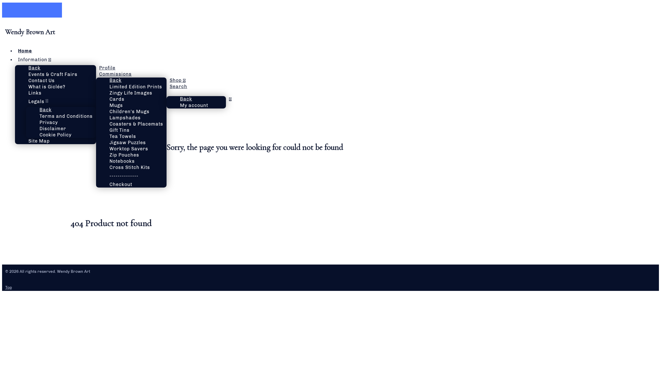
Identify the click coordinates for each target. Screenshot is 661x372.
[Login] (230, 99)
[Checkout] (170, 92)
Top (8, 287)
